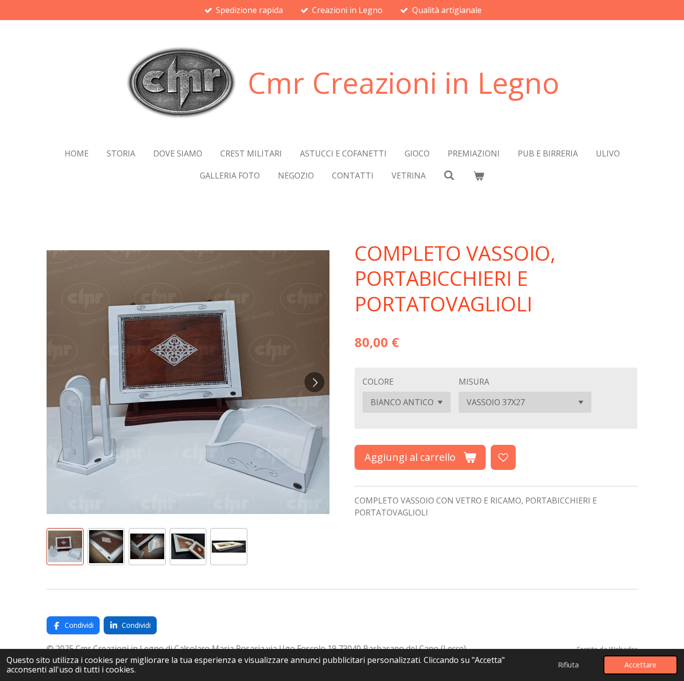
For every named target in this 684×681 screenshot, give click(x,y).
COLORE (378, 381)
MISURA (474, 381)
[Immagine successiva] (314, 382)
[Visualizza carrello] (479, 175)
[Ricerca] (449, 175)
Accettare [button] (640, 664)
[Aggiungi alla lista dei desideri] (503, 457)
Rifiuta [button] (568, 664)
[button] (65, 546)
